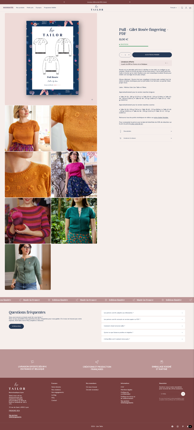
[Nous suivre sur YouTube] (188, 426)
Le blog (53, 395)
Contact (54, 400)
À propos (39, 7)
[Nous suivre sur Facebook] (172, 426)
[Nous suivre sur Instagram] (178, 426)
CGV (122, 387)
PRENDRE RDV (14, 410)
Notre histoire (56, 387)
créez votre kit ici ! (137, 124)
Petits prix (30, 7)
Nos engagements (57, 392)
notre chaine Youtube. (161, 117)
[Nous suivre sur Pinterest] (183, 426)
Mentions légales (126, 390)
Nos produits (20, 7)
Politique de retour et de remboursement (128, 397)
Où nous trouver (91, 387)
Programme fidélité (50, 7)
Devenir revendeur (92, 390)
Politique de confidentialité (125, 393)
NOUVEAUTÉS (8, 7)
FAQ (52, 398)
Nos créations (56, 390)
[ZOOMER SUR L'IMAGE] (92, 99)
